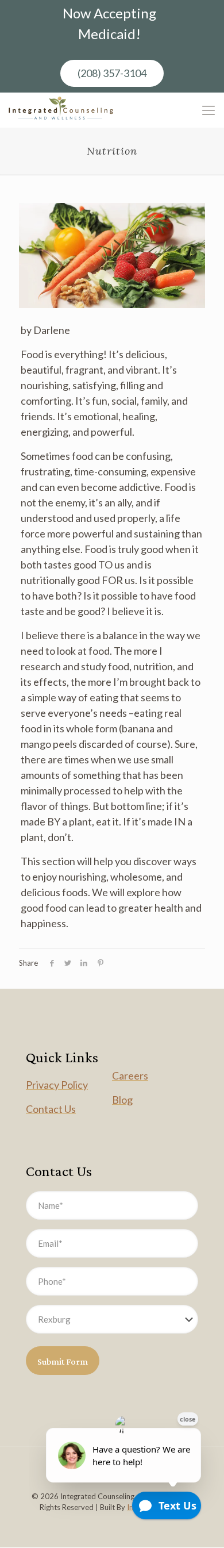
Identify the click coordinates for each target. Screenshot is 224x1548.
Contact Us (51, 1109)
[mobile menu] (208, 110)
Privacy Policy (57, 1084)
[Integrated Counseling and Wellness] (61, 109)
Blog (122, 1099)
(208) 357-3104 (112, 73)
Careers (130, 1075)
